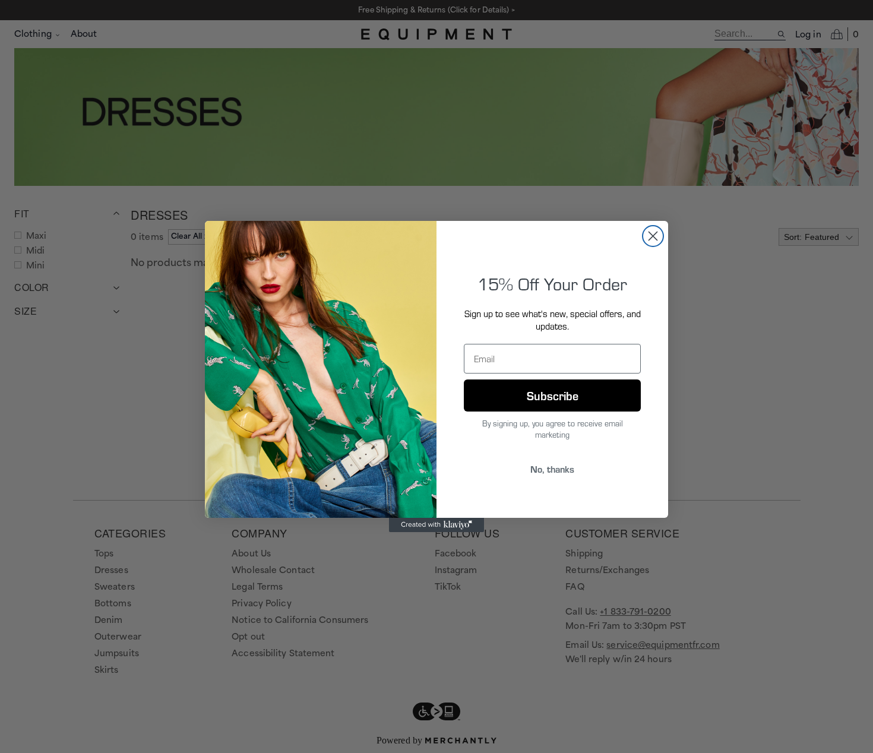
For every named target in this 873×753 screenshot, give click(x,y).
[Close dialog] (653, 236)
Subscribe (552, 395)
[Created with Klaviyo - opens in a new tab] (436, 525)
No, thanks (552, 469)
